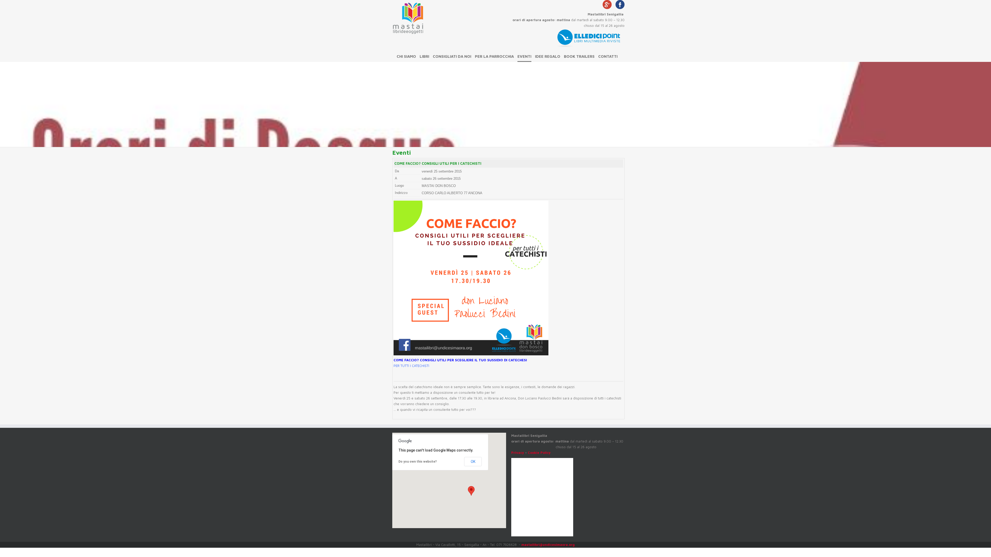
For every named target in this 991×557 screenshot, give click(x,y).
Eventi (524, 56)
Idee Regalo (547, 56)
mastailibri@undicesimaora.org (548, 545)
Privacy (517, 452)
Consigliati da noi (452, 56)
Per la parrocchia (494, 56)
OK (473, 462)
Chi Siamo (406, 56)
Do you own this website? (417, 461)
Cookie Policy (539, 452)
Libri (424, 56)
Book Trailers (579, 56)
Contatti (608, 56)
